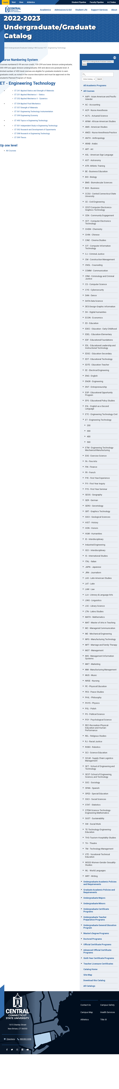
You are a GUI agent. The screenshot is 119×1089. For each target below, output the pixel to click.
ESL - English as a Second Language (97, 407)
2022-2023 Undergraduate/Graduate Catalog (16, 48)
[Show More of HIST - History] (83, 522)
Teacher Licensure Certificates (98, 963)
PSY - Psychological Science (98, 719)
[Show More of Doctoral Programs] (81, 938)
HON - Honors (91, 528)
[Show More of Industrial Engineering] (83, 544)
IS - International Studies (96, 556)
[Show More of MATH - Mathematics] (83, 617)
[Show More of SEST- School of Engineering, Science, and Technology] (83, 774)
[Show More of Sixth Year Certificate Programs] (81, 958)
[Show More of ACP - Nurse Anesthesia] (83, 110)
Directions (11, 1039)
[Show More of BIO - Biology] (83, 177)
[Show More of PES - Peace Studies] (83, 691)
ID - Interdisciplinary (94, 539)
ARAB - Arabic (91, 143)
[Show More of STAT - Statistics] (83, 804)
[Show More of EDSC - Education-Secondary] (83, 353)
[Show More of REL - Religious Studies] (83, 735)
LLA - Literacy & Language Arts (99, 595)
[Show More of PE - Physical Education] (83, 686)
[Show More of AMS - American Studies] (83, 126)
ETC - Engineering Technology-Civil (101, 414)
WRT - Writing (91, 876)
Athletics (31, 2)
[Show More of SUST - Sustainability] (83, 818)
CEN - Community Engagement (99, 215)
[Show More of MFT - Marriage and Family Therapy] (83, 644)
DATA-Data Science (94, 301)
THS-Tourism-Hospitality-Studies (100, 837)
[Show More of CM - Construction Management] (83, 259)
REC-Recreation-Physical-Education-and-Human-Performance (97, 728)
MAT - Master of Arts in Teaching (100, 622)
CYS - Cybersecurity (94, 290)
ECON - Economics (94, 317)
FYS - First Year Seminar (96, 489)
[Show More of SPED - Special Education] (83, 793)
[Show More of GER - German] (83, 500)
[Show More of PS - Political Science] (83, 714)
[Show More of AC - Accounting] (83, 104)
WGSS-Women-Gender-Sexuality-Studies (100, 863)
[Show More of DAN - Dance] (83, 295)
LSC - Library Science (95, 606)
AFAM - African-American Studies (100, 121)
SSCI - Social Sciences (95, 799)
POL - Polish (90, 708)
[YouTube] (28, 1050)
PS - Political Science (95, 714)
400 (88, 436)
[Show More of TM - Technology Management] (83, 848)
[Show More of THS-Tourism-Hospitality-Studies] (83, 837)
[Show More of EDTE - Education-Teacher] (83, 364)
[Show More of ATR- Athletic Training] (83, 165)
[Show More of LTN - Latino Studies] (83, 611)
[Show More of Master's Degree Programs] (81, 933)
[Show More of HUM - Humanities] (83, 533)
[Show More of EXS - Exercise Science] (83, 455)
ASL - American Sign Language (99, 155)
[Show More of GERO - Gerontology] (83, 505)
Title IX (103, 1019)
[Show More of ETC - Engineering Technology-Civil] (83, 414)
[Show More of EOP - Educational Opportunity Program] (83, 392)
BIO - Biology (91, 177)
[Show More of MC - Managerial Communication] (83, 628)
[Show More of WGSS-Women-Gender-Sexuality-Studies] (83, 862)
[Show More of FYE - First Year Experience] (83, 478)
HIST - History (91, 522)
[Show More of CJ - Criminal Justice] (83, 253)
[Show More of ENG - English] (83, 375)
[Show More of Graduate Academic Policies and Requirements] (81, 889)
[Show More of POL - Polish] (83, 708)
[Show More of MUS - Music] (83, 675)
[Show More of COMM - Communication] (83, 270)
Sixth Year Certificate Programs (98, 958)
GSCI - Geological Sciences (97, 517)
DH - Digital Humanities (95, 312)
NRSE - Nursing (92, 681)
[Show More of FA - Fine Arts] (83, 461)
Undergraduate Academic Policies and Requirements (99, 882)
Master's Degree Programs (96, 933)
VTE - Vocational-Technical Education (97, 855)
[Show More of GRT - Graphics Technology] (83, 511)
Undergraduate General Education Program (99, 926)
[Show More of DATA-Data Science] (83, 301)
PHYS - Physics (92, 703)
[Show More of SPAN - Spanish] (83, 788)
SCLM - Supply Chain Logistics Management (99, 759)
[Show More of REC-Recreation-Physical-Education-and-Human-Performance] (83, 725)
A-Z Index (111, 2)
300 (88, 431)
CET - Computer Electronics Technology (98, 222)
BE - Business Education (96, 171)
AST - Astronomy (93, 160)
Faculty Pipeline (97, 2)
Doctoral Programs (92, 939)
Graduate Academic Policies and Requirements (99, 891)
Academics (45, 10)
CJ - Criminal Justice (94, 254)
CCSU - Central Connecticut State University (100, 194)
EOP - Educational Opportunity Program (99, 393)
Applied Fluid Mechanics (27, 104)
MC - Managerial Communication (100, 628)
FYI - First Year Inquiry (95, 483)
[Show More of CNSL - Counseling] (83, 265)
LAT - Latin (90, 583)
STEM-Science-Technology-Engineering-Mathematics (98, 811)
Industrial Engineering (95, 545)
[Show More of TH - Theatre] (83, 843)
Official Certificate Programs (97, 944)
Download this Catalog (94, 980)
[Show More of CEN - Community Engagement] (83, 215)
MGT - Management (94, 650)
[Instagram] (17, 1050)
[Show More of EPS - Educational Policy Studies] (83, 400)
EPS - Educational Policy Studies (100, 400)
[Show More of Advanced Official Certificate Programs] (81, 950)
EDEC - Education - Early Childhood (101, 329)
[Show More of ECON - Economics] (83, 317)
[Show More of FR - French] (83, 472)
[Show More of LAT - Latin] (83, 583)
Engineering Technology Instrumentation (33, 111)
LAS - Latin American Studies (98, 578)
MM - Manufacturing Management (100, 669)
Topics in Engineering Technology (31, 120)
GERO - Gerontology (94, 506)
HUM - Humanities (93, 533)
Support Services (99, 10)
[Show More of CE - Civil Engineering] (83, 201)
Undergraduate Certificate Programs (96, 910)
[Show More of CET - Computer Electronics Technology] (83, 221)
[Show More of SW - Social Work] (83, 824)
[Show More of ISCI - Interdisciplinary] (83, 550)
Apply (5, 2)
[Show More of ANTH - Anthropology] (83, 138)
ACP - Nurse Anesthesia (96, 110)
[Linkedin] (22, 1050)
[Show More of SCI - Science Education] (83, 752)
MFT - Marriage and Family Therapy (101, 645)
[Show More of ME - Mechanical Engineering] (83, 633)
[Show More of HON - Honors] (83, 528)
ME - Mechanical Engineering (98, 633)
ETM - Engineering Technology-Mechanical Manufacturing (99, 448)
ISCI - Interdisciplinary (95, 550)
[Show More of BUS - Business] (83, 188)
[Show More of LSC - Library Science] (83, 605)
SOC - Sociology (92, 782)
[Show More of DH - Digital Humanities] (83, 312)
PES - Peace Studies (94, 692)
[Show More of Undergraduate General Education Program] (81, 925)
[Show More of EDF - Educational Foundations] (83, 339)
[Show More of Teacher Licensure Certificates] (81, 963)
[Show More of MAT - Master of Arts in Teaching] (83, 622)
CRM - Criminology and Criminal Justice (99, 277)
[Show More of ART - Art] (83, 149)
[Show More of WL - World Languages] (83, 870)
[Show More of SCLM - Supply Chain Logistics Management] (83, 758)
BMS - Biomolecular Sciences (98, 182)
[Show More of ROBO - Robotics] (83, 747)
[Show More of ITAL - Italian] (83, 561)
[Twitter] (12, 1050)
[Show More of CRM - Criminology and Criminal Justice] (83, 276)
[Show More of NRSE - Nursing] (83, 680)
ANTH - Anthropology (95, 138)
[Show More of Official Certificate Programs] (81, 944)
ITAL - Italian (90, 561)
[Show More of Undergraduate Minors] (81, 903)
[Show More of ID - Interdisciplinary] (83, 539)
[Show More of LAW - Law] (83, 589)
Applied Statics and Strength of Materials (34, 91)
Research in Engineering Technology (32, 133)
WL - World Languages (95, 870)
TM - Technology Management (99, 849)
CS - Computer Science (96, 284)
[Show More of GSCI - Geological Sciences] (83, 516)
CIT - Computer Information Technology (98, 247)
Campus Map (87, 1012)
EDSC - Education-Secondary (98, 353)
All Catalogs (89, 986)
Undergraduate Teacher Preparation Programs (94, 918)
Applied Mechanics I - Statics (29, 95)
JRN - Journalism (93, 572)
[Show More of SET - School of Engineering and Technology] (83, 766)
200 (88, 425)
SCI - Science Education (96, 752)
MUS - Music (91, 675)
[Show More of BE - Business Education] (83, 171)
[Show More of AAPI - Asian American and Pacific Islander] (83, 96)
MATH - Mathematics (95, 617)
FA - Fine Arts (91, 461)
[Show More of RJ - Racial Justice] (83, 741)
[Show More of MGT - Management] (83, 650)
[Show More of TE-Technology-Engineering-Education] (83, 829)
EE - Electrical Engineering (97, 370)
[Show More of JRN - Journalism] (83, 572)
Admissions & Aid (63, 10)
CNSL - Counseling (93, 265)
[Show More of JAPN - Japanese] (83, 567)
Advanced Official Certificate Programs (97, 951)
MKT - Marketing (92, 664)
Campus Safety (107, 1005)
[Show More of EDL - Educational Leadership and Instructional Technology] (83, 345)
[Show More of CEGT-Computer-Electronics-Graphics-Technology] (83, 207)
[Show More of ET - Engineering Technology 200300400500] (83, 419)
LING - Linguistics (93, 600)
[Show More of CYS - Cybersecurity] (83, 289)
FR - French (90, 472)
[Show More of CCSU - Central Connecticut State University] (83, 193)
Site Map (87, 975)
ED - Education (91, 323)
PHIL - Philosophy (93, 697)
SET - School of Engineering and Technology (100, 767)
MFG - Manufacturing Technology (100, 639)
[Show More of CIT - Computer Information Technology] (83, 245)
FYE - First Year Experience (97, 478)
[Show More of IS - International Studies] (83, 555)
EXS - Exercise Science (96, 456)
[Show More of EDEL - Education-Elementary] (83, 334)
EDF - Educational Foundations (99, 340)
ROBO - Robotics (92, 747)
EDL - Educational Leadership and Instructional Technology (100, 346)
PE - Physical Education (96, 686)
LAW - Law (90, 589)
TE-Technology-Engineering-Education (98, 830)
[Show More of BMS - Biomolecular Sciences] (83, 182)
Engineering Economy (26, 115)
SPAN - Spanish (92, 788)
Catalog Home (90, 969)
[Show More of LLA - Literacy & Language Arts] (83, 594)
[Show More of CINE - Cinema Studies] (83, 240)
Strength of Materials (26, 107)
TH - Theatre (91, 843)
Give (21, 2)
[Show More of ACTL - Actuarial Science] (83, 115)
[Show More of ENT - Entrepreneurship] (83, 386)
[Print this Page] (115, 58)
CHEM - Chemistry (93, 229)
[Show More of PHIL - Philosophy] (83, 697)
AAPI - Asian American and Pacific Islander (100, 97)
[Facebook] (7, 1050)
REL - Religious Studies (95, 736)
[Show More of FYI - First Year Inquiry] (83, 483)
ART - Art (89, 149)
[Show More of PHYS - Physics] (83, 703)
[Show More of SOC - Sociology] (83, 782)
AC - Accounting (92, 104)
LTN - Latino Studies (94, 611)
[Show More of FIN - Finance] (83, 466)
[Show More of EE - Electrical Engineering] (83, 370)
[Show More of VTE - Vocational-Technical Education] (83, 854)
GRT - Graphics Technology (97, 511)
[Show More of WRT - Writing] (83, 876)
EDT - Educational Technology (98, 359)
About (114, 10)
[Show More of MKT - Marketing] (83, 664)
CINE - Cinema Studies (95, 240)
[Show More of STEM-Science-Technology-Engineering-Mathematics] (83, 810)
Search (99, 79)
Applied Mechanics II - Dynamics (30, 98)
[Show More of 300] (85, 431)
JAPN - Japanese (93, 567)
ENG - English (91, 376)
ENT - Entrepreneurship (96, 387)
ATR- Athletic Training (95, 166)
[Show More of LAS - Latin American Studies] (83, 578)
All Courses (39, 48)
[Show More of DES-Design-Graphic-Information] (83, 306)
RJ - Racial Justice (93, 741)
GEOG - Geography (93, 494)
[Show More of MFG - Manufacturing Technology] (83, 639)
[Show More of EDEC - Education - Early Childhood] (83, 328)
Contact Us (86, 1005)
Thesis (20, 137)
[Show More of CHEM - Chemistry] (83, 229)
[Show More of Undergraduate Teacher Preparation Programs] (81, 917)
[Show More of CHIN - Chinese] (83, 234)
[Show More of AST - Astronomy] (83, 160)
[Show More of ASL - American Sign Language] (83, 154)
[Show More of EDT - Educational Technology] (83, 359)
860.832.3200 (25, 1039)
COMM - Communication (96, 270)
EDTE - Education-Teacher (97, 364)
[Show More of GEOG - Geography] (83, 494)
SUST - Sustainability (94, 818)
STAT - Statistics (93, 805)
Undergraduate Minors (94, 903)
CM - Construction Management (100, 259)
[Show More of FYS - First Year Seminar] (83, 489)
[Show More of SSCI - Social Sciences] (83, 799)
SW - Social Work (93, 824)
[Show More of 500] (85, 442)
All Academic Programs (94, 85)
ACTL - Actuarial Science (96, 116)
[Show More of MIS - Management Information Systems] (83, 656)
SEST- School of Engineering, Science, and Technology (98, 775)
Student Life (81, 10)
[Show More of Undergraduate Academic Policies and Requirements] (81, 881)
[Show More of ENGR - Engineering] (83, 381)
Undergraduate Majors (94, 898)
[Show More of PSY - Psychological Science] (83, 719)
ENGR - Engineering (94, 381)
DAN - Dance (91, 295)
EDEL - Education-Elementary (98, 334)
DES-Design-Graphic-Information (100, 306)
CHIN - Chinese (92, 234)
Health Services (107, 1012)
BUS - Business (92, 188)
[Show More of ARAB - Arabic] (83, 143)
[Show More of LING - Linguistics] (83, 600)
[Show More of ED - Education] (83, 323)
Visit (14, 2)
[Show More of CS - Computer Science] (83, 284)
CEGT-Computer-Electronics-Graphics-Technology (98, 208)
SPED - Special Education (96, 793)
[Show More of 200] (85, 425)
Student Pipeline (79, 2)
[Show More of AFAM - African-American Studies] (83, 121)
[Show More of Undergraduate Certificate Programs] (81, 909)
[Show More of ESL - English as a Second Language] (83, 406)
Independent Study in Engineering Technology (36, 126)
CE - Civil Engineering (95, 202)
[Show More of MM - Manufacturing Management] (83, 669)
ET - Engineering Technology (98, 420)
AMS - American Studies (96, 127)
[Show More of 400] (85, 436)
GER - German (91, 500)
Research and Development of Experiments (35, 129)
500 (88, 442)
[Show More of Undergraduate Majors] (81, 897)
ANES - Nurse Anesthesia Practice (101, 132)
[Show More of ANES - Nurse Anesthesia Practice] (83, 132)
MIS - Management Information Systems (99, 657)
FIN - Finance (91, 467)
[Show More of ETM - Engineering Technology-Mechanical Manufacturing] (83, 447)
